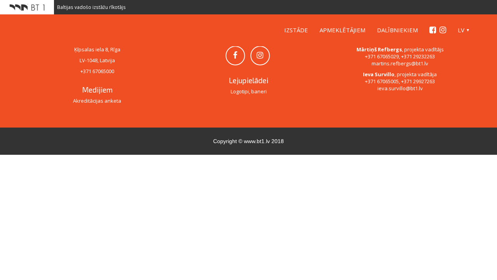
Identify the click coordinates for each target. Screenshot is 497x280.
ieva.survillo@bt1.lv (400, 88)
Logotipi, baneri (249, 91)
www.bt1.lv (257, 141)
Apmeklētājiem (342, 30)
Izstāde (296, 30)
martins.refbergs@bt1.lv (400, 63)
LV (461, 30)
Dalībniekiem (397, 30)
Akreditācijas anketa (97, 100)
